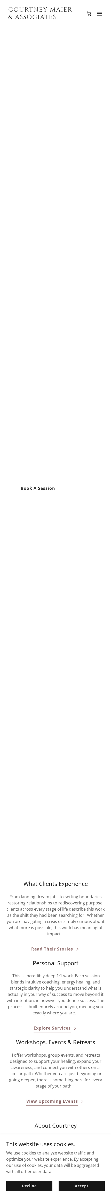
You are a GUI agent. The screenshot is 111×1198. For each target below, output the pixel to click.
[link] (40, 17)
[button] (99, 13)
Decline (29, 1185)
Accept (81, 1185)
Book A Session (38, 488)
